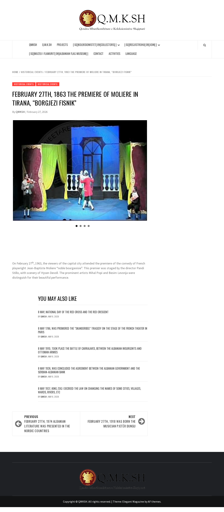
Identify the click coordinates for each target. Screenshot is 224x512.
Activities (114, 54)
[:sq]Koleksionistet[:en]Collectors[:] (95, 45)
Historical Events (24, 84)
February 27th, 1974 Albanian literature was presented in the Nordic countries (47, 423)
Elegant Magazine (133, 501)
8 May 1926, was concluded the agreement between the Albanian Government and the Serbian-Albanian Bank (89, 370)
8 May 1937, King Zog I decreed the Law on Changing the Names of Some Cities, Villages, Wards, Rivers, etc (89, 390)
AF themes (154, 501)
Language (131, 54)
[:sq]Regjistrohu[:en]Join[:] (140, 45)
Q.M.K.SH (47, 45)
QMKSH (33, 45)
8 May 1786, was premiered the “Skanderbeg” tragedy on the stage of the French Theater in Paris (92, 330)
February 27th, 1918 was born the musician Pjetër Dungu (112, 421)
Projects (62, 45)
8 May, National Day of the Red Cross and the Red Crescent (73, 312)
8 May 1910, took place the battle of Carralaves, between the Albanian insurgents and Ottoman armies (90, 350)
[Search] (204, 45)
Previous (7, 170)
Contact (98, 54)
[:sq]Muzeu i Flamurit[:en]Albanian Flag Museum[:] (58, 54)
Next (152, 170)
